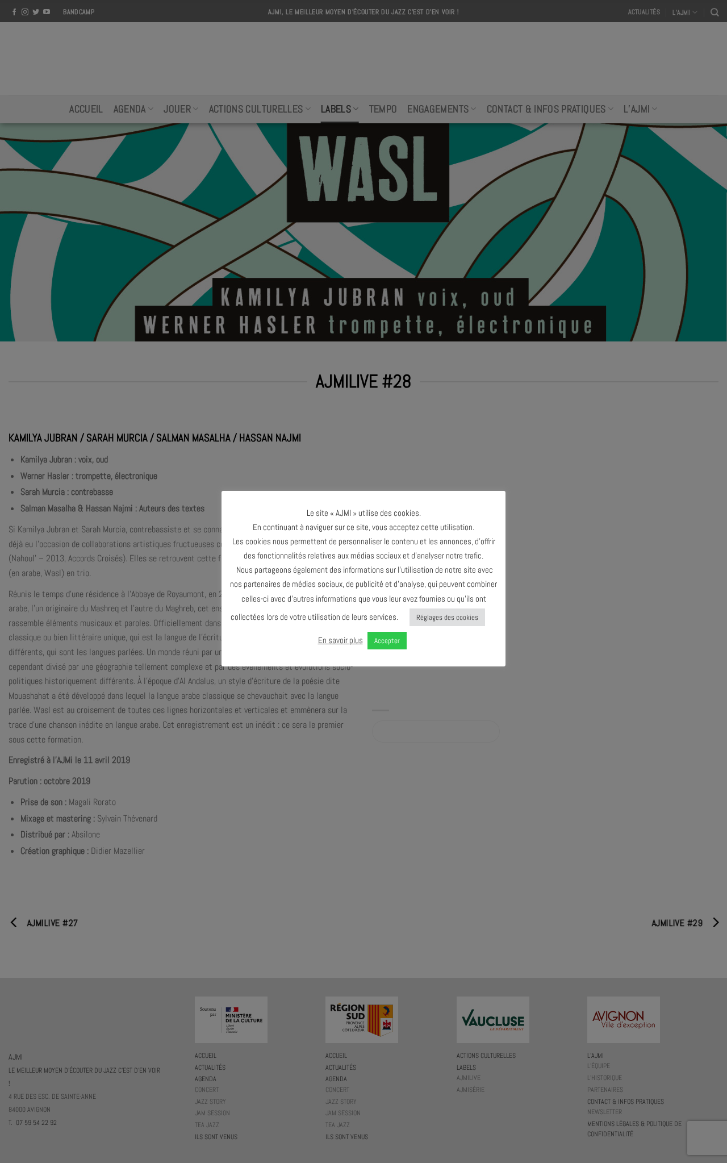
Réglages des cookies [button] (447, 617)
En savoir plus (340, 640)
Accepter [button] (387, 640)
